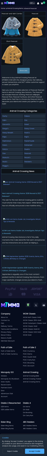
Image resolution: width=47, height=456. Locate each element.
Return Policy (6, 335)
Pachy (5, 116)
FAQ (2, 323)
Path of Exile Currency (9, 354)
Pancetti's (6, 124)
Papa (4, 137)
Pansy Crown (29, 128)
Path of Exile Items (8, 351)
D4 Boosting (27, 412)
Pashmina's (7, 141)
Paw (4, 153)
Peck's (5, 162)
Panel (26, 124)
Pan (25, 120)
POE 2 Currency (29, 351)
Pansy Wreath (8, 133)
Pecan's (27, 157)
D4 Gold (26, 409)
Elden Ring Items (7, 425)
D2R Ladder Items (7, 409)
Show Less (23, 70)
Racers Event (6, 385)
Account (4, 396)
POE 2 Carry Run (29, 360)
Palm (4, 120)
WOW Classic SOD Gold (32, 332)
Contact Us (5, 320)
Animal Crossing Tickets (32, 379)
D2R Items (5, 407)
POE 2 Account (28, 366)
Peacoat (27, 153)
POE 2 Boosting (28, 363)
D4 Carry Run (28, 415)
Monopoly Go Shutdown (10, 379)
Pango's (5, 128)
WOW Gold (27, 335)
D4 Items (26, 407)
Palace (27, 116)
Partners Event (6, 388)
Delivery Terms (6, 326)
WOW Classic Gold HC (31, 329)
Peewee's (28, 162)
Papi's (26, 137)
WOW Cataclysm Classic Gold (34, 323)
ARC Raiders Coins (30, 428)
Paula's (27, 149)
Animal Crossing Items (31, 382)
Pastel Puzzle (29, 141)
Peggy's (5, 166)
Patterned (28, 145)
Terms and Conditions (9, 329)
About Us (4, 317)
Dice (2, 391)
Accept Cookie (34, 451)
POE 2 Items (27, 354)
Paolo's (27, 133)
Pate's (5, 145)
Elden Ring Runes (7, 428)
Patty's (5, 149)
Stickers (4, 376)
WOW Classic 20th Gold (32, 320)
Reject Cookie (12, 451)
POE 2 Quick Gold (29, 357)
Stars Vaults (5, 382)
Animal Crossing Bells (31, 376)
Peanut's (6, 157)
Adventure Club (7, 393)
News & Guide (6, 338)
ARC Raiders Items (30, 425)
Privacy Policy (6, 332)
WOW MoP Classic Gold (32, 317)
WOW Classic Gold (30, 326)
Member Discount (8, 341)
